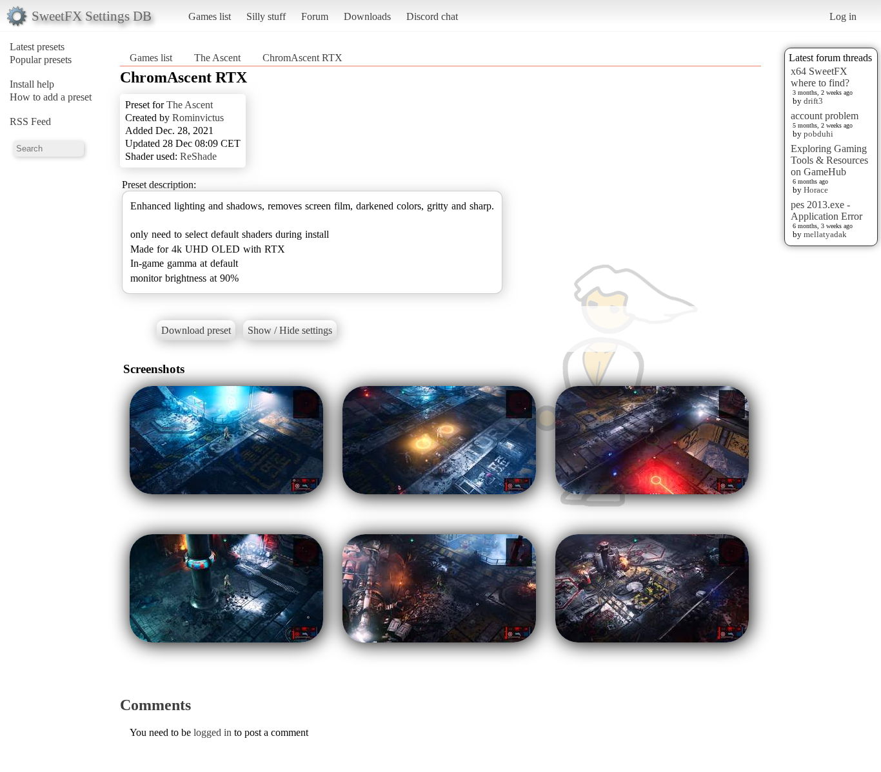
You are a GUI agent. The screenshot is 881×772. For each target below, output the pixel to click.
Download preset (196, 330)
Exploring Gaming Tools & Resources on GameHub (829, 160)
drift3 (813, 101)
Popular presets (41, 59)
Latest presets (37, 46)
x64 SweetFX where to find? (820, 77)
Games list (209, 16)
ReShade (198, 156)
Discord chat (432, 16)
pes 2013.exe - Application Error (826, 210)
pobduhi (818, 134)
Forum (314, 16)
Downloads (367, 16)
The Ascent (217, 57)
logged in (212, 732)
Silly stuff (266, 16)
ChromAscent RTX (302, 57)
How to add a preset (51, 97)
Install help (32, 84)
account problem (824, 115)
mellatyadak (825, 234)
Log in (842, 16)
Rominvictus (198, 117)
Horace (816, 190)
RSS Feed (30, 121)
